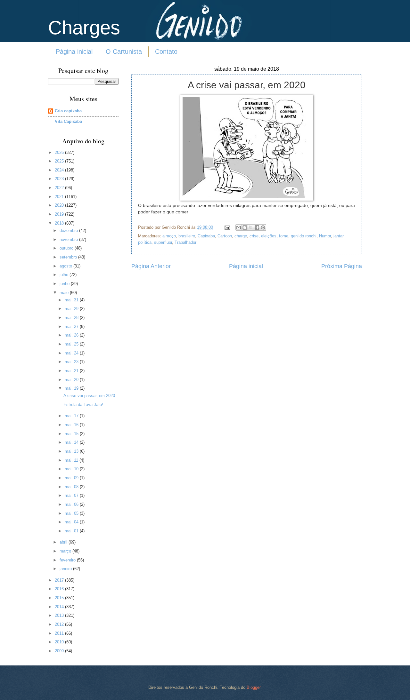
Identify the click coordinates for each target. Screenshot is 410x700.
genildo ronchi (303, 236)
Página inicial (74, 51)
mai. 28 (72, 317)
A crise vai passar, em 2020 (89, 395)
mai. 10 (72, 468)
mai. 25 (72, 344)
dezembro (69, 230)
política (145, 242)
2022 (60, 187)
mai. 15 (72, 433)
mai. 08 (72, 486)
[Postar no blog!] (245, 227)
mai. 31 (72, 300)
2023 (60, 178)
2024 (60, 170)
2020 (60, 205)
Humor (325, 236)
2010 (60, 642)
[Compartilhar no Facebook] (257, 227)
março (66, 551)
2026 (60, 152)
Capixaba (206, 236)
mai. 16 (72, 424)
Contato (166, 51)
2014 (60, 606)
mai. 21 (72, 370)
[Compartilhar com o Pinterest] (263, 227)
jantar (338, 236)
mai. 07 (72, 495)
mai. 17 (72, 415)
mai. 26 (72, 335)
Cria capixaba (68, 110)
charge (240, 236)
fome (283, 236)
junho (65, 283)
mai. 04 (72, 522)
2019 (60, 214)
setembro (69, 257)
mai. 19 (72, 388)
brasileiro (186, 236)
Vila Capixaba (68, 121)
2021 (60, 196)
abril (64, 542)
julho (65, 274)
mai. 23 (72, 361)
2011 (60, 633)
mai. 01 (72, 531)
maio (65, 292)
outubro (67, 248)
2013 (60, 615)
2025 (60, 161)
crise (254, 236)
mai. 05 (72, 513)
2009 (60, 650)
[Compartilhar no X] (251, 227)
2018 (60, 223)
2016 (60, 588)
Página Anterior (151, 266)
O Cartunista (124, 51)
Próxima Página (341, 266)
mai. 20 (72, 379)
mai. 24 (72, 353)
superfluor (163, 242)
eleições (268, 236)
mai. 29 (72, 308)
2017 (60, 580)
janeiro (66, 568)
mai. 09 (72, 477)
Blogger (253, 687)
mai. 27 (72, 326)
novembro (69, 239)
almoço (169, 236)
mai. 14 (72, 442)
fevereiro (68, 560)
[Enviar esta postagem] (227, 227)
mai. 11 (72, 460)
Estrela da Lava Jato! (83, 404)
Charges (84, 27)
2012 (60, 624)
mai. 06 (72, 504)
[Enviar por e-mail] (238, 227)
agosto (66, 266)
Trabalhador (185, 242)
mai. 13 (72, 451)
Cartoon (224, 236)
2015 (60, 597)
